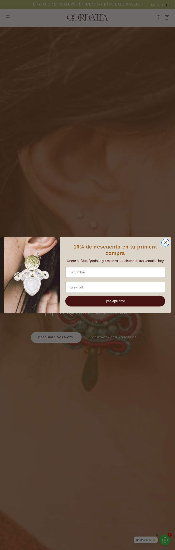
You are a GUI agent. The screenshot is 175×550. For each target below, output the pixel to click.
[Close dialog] (165, 242)
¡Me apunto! (115, 301)
